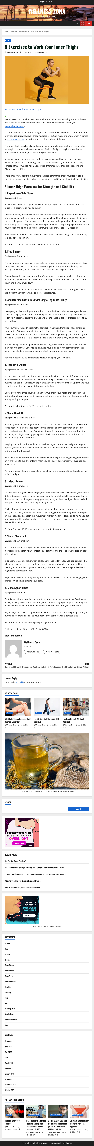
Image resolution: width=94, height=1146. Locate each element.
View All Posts (52, 651)
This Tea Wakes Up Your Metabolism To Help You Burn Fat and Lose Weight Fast (47, 791)
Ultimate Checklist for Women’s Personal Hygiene (23, 880)
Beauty (7, 943)
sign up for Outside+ (14, 126)
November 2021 (10, 1084)
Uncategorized (10, 1008)
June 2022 (8, 1046)
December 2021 (10, 1079)
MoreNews (55, 1143)
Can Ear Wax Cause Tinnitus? (15, 861)
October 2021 (10, 1090)
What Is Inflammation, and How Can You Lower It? (18, 720)
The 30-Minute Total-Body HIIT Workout (46, 720)
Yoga (6, 1025)
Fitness (7, 40)
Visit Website (32, 651)
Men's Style (9, 976)
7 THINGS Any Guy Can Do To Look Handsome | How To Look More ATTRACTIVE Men (35, 874)
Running (8, 992)
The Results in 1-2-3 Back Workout (73, 720)
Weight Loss (9, 1014)
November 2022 (10, 1041)
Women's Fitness (11, 1019)
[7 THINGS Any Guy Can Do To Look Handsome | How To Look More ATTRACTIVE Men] (58, 1111)
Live (88, 23)
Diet (6, 949)
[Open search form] (77, 23)
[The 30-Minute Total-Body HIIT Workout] (47, 707)
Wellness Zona (47, 11)
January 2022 (9, 1073)
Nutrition (8, 987)
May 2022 (8, 1052)
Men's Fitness (9, 965)
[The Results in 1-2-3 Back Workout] (76, 707)
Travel (7, 1003)
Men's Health (9, 970)
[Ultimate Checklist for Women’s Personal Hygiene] (79, 1111)
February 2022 (10, 1068)
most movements (15, 139)
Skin (6, 997)
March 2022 (9, 1062)
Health (7, 959)
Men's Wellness (10, 981)
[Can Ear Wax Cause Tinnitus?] (14, 1111)
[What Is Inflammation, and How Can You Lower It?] (18, 707)
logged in (20, 682)
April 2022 (8, 1057)
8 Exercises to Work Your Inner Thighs (23, 109)
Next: (68, 665)
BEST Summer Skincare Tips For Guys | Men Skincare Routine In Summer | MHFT (34, 867)
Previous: (25, 665)
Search (8, 802)
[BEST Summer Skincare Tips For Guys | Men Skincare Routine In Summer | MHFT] (36, 1111)
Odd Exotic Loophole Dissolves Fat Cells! (47, 926)
